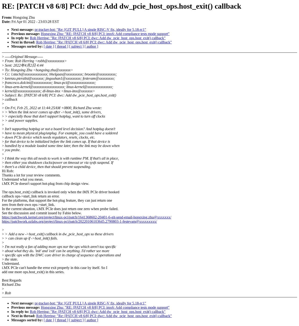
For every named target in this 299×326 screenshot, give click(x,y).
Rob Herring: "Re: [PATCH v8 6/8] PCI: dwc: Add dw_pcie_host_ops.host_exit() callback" (98, 38)
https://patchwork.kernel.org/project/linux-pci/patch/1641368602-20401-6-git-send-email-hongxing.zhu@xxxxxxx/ (86, 217)
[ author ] (91, 46)
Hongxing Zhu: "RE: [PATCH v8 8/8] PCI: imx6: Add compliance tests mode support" (105, 34)
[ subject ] (76, 46)
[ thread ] (61, 46)
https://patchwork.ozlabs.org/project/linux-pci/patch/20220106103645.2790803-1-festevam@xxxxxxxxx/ (79, 221)
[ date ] (49, 46)
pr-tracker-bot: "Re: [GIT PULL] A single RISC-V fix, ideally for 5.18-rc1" (90, 30)
